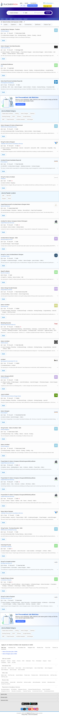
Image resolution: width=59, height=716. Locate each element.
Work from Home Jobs (44, 675)
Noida (9, 198)
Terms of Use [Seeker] (32, 714)
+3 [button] (19, 145)
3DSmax (19, 116)
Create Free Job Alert (5, 683)
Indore (9, 662)
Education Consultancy (16, 691)
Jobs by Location (27, 682)
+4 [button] (11, 180)
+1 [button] (11, 548)
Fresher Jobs (27, 675)
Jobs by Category (4, 682)
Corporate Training (27, 691)
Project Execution (10, 119)
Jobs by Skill (12, 682)
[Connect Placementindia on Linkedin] (27, 709)
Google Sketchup (27, 116)
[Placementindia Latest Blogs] (32, 709)
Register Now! (20, 104)
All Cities (14, 662)
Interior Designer (24, 113)
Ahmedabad (38, 660)
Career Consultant (46, 689)
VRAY (3, 119)
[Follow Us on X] (24, 709)
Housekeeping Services (49, 691)
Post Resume (33, 5)
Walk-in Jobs (4, 675)
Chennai (19, 660)
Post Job (47, 6)
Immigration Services (5, 691)
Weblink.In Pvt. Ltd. (31, 713)
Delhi (3, 195)
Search (48, 13)
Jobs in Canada (13, 669)
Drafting (17, 113)
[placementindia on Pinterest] (29, 709)
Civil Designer (30, 119)
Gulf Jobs (44, 682)
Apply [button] (3, 40)
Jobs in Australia (21, 669)
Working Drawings (6, 116)
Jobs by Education (36, 682)
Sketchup (32, 113)
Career (26, 3)
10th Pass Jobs (4, 676)
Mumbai (9, 660)
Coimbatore (3, 662)
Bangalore (3, 660)
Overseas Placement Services (34, 689)
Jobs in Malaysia (4, 669)
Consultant (33, 3)
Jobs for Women (19, 675)
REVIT (13, 116)
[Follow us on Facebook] (22, 709)
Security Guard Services (37, 691)
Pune (33, 660)
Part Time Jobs (11, 675)
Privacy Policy (25, 714)
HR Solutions (14, 689)
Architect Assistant (20, 119)
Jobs (21, 3)
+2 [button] (19, 225)
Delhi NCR (8, 195)
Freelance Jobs (34, 675)
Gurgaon (4, 198)
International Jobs (51, 682)
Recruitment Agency (5, 689)
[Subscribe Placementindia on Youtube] (37, 709)
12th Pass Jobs (53, 675)
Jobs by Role (19, 682)
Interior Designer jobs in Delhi (9, 653)
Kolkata (13, 660)
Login (24, 5)
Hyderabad (28, 660)
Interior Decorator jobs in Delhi (9, 651)
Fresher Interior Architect (7, 113)
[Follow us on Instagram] (34, 709)
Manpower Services (22, 689)
